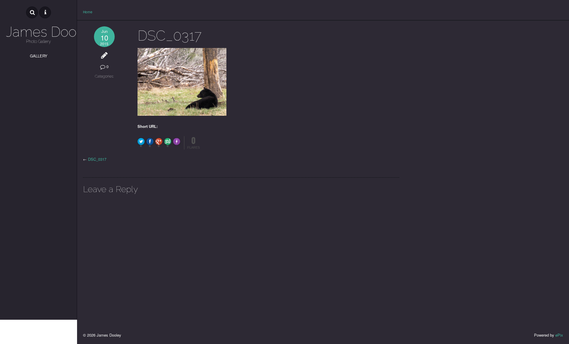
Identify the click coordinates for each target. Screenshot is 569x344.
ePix (559, 335)
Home (87, 11)
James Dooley (38, 32)
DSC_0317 (97, 159)
